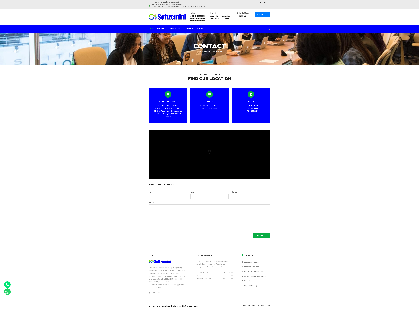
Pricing (268, 305)
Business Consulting (251, 267)
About (244, 305)
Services (187, 29)
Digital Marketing (250, 285)
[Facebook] (261, 2)
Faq (258, 305)
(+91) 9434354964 (197, 18)
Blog (262, 305)
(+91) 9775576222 (197, 20)
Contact (200, 29)
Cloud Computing (250, 281)
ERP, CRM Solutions (251, 262)
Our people (251, 305)
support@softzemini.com (220, 16)
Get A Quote (262, 14)
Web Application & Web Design (255, 276)
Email (192, 192)
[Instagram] (269, 2)
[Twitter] (265, 2)
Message (152, 202)
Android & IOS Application (253, 271)
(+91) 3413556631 (197, 16)
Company (161, 29)
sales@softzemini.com (219, 18)
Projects (174, 29)
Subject (234, 192)
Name (151, 192)
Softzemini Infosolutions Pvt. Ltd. (187, 306)
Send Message (261, 236)
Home (151, 29)
